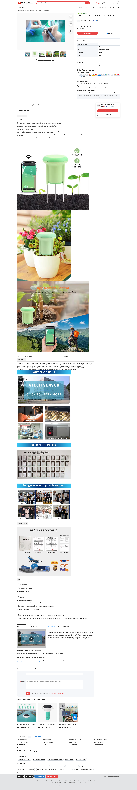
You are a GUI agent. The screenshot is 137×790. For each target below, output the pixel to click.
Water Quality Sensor (21, 744)
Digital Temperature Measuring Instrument (46, 769)
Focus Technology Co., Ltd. (58, 785)
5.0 (103, 106)
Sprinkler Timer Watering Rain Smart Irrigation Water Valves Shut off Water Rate (67, 724)
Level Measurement (48, 660)
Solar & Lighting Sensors (99, 742)
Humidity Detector (69, 759)
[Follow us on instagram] (113, 776)
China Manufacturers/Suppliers (57, 780)
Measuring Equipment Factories (25, 766)
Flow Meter (42, 661)
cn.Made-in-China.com (82, 782)
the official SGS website (51, 627)
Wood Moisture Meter (81, 759)
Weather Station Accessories (74, 739)
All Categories (22, 7)
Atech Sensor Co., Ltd (85, 20)
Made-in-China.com (62, 782)
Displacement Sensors (48, 742)
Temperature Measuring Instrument (26, 769)
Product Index (93, 780)
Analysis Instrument (36, 10)
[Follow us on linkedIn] (119, 776)
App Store (21, 776)
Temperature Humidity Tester (65, 769)
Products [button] (40, 3)
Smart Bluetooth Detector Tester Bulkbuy (83, 769)
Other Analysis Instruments (24, 759)
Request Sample (102, 36)
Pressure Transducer (58, 660)
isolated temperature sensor (100, 739)
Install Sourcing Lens (52, 776)
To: (24, 677)
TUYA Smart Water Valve (22, 742)
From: (23, 674)
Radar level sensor (72, 742)
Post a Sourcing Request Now (56, 693)
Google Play (29, 776)
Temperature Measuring (86, 766)
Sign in (118, 3)
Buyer (87, 7)
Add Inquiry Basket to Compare (46, 60)
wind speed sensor (47, 739)
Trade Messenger (39, 776)
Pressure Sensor (29, 660)
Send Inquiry (87, 33)
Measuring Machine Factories (56, 766)
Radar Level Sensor (25, 661)
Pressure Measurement (99, 744)
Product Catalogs (37, 736)
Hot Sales (45, 744)
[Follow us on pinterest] (117, 776)
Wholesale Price (77, 780)
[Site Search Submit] (87, 2)
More (18, 772)
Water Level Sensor (68, 660)
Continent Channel (85, 780)
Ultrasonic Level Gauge (22, 739)
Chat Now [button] (110, 33)
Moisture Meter (46, 10)
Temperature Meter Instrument (101, 766)
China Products (47, 780)
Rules (119, 7)
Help (94, 7)
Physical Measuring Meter (39, 759)
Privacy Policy (90, 785)
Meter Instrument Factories (41, 766)
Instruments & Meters (26, 10)
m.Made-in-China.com (72, 782)
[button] (83, 2)
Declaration (83, 785)
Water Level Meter (78, 660)
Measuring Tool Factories (72, 766)
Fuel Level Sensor (34, 661)
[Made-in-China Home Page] (25, 2)
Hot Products (39, 780)
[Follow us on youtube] (115, 776)
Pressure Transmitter (38, 660)
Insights (98, 780)
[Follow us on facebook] (109, 776)
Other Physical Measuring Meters (55, 759)
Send (28, 693)
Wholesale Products (68, 780)
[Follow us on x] (111, 776)
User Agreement (76, 785)
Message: (23, 681)
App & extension (102, 7)
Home (18, 10)
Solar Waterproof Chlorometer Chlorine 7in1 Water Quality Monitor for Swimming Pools (26, 724)
